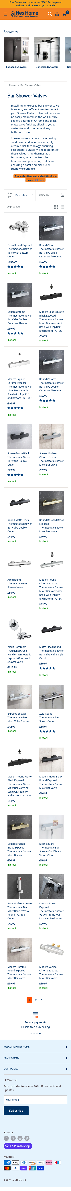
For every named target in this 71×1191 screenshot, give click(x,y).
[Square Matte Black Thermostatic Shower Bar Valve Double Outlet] (19, 436)
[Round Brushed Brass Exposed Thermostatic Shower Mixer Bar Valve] (51, 503)
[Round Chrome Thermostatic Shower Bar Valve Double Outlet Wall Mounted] (51, 362)
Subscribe (16, 1111)
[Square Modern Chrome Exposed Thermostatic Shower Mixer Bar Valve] (51, 436)
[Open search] (50, 14)
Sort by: (17, 195)
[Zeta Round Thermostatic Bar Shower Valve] (51, 697)
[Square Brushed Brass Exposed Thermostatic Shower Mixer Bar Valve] (19, 827)
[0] (64, 14)
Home (12, 85)
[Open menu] (5, 14)
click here (38, 180)
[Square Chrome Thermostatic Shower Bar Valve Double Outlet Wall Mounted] (19, 295)
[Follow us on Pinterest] (26, 1138)
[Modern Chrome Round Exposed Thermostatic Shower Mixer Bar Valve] (19, 950)
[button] (15, 266)
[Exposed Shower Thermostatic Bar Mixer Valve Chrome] (19, 697)
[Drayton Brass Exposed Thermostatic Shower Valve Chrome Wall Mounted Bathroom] (51, 886)
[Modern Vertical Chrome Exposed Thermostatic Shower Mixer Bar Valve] (51, 950)
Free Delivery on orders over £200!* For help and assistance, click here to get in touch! (35, 4)
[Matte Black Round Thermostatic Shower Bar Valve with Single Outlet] (51, 630)
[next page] (41, 1000)
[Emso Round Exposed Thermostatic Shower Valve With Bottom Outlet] (19, 228)
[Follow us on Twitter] (13, 1138)
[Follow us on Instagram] (20, 1138)
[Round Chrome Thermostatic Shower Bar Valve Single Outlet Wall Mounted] (51, 228)
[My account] (57, 14)
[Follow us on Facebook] (6, 1138)
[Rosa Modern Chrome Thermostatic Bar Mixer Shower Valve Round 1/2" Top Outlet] (19, 886)
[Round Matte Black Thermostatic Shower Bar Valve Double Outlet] (19, 503)
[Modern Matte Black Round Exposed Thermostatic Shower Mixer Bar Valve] (51, 760)
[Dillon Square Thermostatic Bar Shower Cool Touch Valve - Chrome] (51, 827)
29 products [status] (13, 206)
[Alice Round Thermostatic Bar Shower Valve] (19, 563)
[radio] (56, 207)
